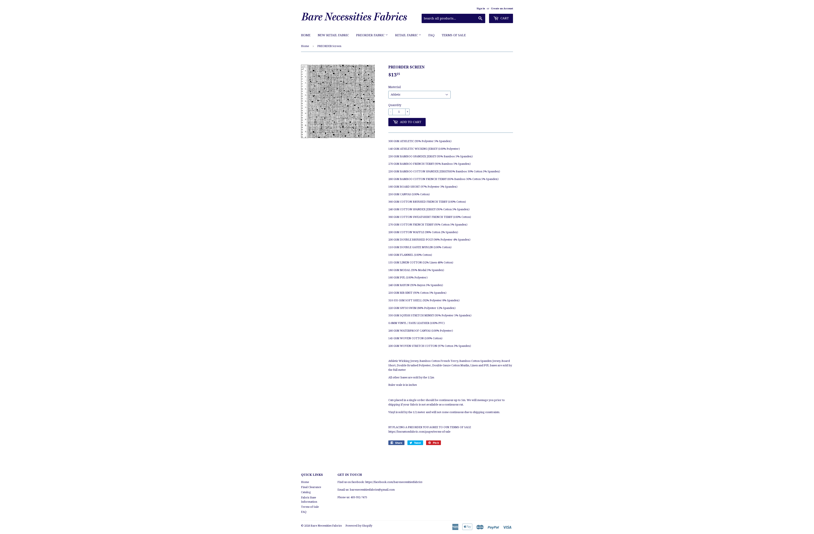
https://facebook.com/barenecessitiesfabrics (393, 482)
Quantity (394, 105)
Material (394, 87)
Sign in (481, 8)
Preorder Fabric (370, 35)
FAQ (431, 35)
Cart (504, 18)
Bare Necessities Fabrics (326, 525)
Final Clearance (311, 487)
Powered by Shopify (359, 525)
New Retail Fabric (333, 35)
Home (306, 35)
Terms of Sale (454, 35)
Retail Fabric (407, 35)
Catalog (306, 492)
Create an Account (502, 8)
